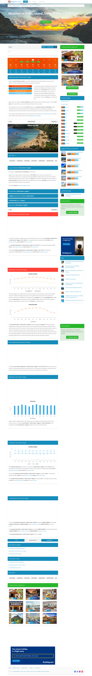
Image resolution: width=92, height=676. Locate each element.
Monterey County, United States (74, 176)
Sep (38, 59)
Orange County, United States (74, 158)
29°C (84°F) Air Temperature (20, 86)
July (44, 113)
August (66, 130)
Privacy (35, 671)
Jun (21, 59)
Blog (30, 1)
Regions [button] (34, 1)
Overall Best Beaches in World (15, 567)
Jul (27, 59)
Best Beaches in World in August (15, 553)
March (66, 113)
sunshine (28, 185)
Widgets (39, 671)
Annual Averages (64, 104)
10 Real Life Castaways (70, 279)
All (55, 46)
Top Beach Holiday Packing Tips (72, 275)
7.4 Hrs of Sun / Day (20, 91)
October (67, 136)
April (66, 117)
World (10, 5)
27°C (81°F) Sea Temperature (20, 88)
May (16, 59)
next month (29, 242)
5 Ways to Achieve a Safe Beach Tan (73, 291)
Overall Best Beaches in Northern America (17, 565)
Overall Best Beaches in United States (16, 562)
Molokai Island (50, 160)
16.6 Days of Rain (20, 93)
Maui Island (27, 160)
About (22, 671)
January (66, 107)
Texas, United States (72, 182)
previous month (12, 242)
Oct (44, 59)
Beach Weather (17, 671)
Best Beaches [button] (42, 1)
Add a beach (46, 671)
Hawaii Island (41, 160)
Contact (28, 671)
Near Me (44, 46)
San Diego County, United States (74, 170)
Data (25, 671)
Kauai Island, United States (73, 164)
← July (10, 121)
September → (54, 121)
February (67, 110)
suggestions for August (35, 115)
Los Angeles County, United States (75, 152)
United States (24, 5)
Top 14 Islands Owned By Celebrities (73, 287)
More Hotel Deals (73, 87)
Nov (49, 59)
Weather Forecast (64, 101)
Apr (10, 59)
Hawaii (31, 5)
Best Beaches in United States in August (17, 548)
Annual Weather (31, 121)
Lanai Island (19, 160)
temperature (21, 185)
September (48, 113)
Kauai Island (12, 160)
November (67, 140)
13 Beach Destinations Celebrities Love (74, 300)
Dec (55, 59)
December (67, 143)
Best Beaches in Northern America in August (17, 551)
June (42, 113)
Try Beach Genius (73, 212)
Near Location (50, 46)
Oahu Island (37, 5)
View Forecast (46, 22)
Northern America (16, 5)
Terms (31, 671)
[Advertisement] (33, 262)
